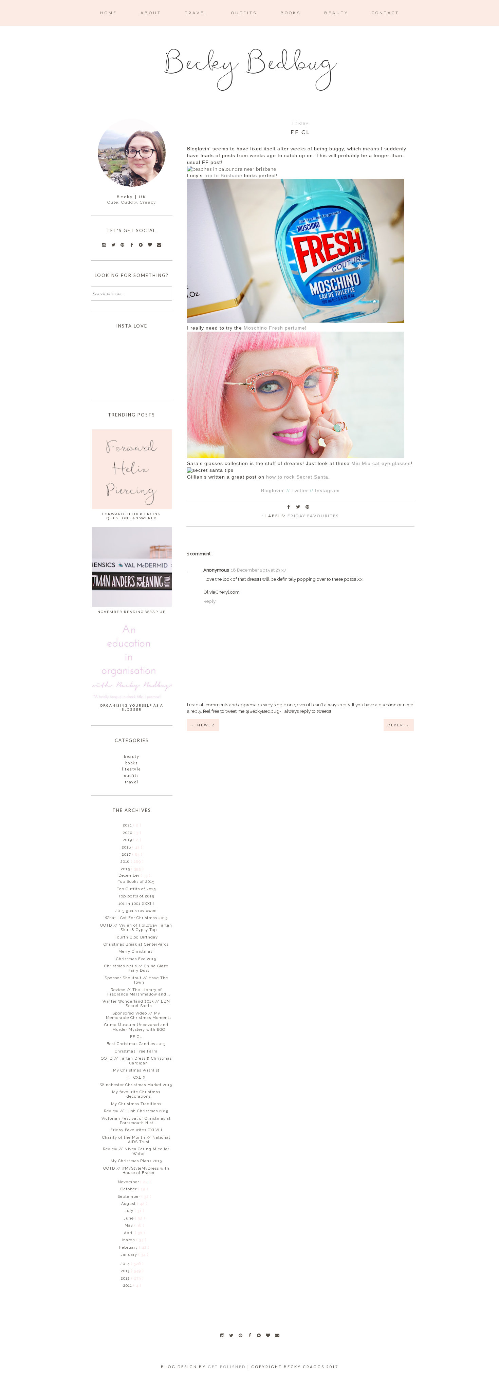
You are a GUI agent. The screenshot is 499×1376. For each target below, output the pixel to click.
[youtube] (259, 1335)
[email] (277, 1335)
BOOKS (290, 13)
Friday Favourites (313, 515)
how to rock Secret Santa (297, 477)
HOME (108, 13)
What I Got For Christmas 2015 (136, 918)
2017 (127, 854)
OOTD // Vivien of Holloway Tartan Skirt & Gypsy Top (136, 927)
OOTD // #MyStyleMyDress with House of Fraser (136, 1170)
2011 (128, 1285)
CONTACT (385, 13)
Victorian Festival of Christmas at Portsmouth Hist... (136, 1120)
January (129, 1254)
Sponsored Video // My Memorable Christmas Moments (138, 1015)
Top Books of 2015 (136, 881)
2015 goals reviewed (136, 911)
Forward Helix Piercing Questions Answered (131, 516)
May (129, 1225)
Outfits (131, 775)
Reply (209, 601)
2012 (126, 1278)
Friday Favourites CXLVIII (136, 1130)
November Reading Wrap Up (131, 612)
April (129, 1233)
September (129, 1196)
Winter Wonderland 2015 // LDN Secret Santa (136, 1003)
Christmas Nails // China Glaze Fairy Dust (136, 968)
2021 (128, 825)
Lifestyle (131, 769)
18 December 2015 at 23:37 (258, 570)
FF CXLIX (136, 1077)
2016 (126, 861)
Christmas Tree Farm (136, 1051)
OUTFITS (244, 13)
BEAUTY (336, 13)
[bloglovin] (268, 1335)
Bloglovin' (273, 490)
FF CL (136, 1037)
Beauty (131, 756)
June (129, 1218)
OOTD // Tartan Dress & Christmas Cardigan (136, 1060)
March (129, 1240)
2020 (128, 833)
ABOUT (151, 13)
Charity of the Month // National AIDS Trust (136, 1139)
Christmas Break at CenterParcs (136, 944)
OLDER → (399, 725)
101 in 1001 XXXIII (136, 903)
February (129, 1247)
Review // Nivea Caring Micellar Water (136, 1151)
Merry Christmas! (136, 951)
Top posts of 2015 (136, 896)
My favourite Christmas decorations (136, 1094)
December (129, 875)
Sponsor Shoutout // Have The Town (136, 980)
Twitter (300, 490)
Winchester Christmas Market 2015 (136, 1085)
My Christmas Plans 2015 (136, 1161)
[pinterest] (240, 1335)
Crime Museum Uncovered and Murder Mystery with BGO (136, 1027)
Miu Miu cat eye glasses (381, 463)
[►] (122, 825)
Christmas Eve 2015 (136, 959)
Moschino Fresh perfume (274, 328)
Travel (131, 782)
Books (131, 763)
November (129, 1182)
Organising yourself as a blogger (131, 707)
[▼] (120, 869)
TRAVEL (196, 13)
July (130, 1211)
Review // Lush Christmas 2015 (136, 1111)
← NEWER (203, 725)
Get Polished (227, 1366)
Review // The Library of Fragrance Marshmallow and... (138, 992)
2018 (127, 847)
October (129, 1189)
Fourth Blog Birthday (136, 937)
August (129, 1204)
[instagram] (222, 1335)
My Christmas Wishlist (136, 1070)
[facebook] (249, 1335)
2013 (126, 1271)
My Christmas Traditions (136, 1104)
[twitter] (231, 1335)
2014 (126, 1264)
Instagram (327, 490)
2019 (128, 840)
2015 (126, 869)
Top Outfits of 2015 (136, 889)
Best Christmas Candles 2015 (136, 1044)
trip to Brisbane (223, 175)
